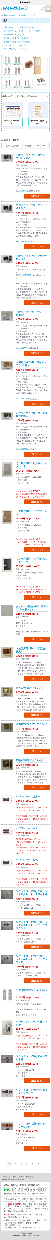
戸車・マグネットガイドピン (15, 49)
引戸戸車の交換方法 (37, 122)
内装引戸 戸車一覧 (11, 122)
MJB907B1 (22, 241)
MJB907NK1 (23, 191)
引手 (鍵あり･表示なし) (29, 27)
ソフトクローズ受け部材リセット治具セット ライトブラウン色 (31, 959)
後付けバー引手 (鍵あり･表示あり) (18, 42)
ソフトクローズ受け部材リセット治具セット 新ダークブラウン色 (31, 925)
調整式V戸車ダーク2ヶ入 (29, 760)
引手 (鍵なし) (9, 27)
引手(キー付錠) (34, 31)
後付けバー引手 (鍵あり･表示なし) (18, 38)
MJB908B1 (27, 275)
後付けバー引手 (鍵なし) (14, 34)
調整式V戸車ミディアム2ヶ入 (32, 724)
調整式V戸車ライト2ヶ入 (29, 688)
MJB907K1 (22, 449)
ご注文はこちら (36, 196)
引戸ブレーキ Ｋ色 (27, 859)
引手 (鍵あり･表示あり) (13, 31)
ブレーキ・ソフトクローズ (15, 45)
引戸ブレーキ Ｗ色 (27, 828)
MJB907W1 (22, 348)
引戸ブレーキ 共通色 (28, 796)
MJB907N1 (22, 399)
